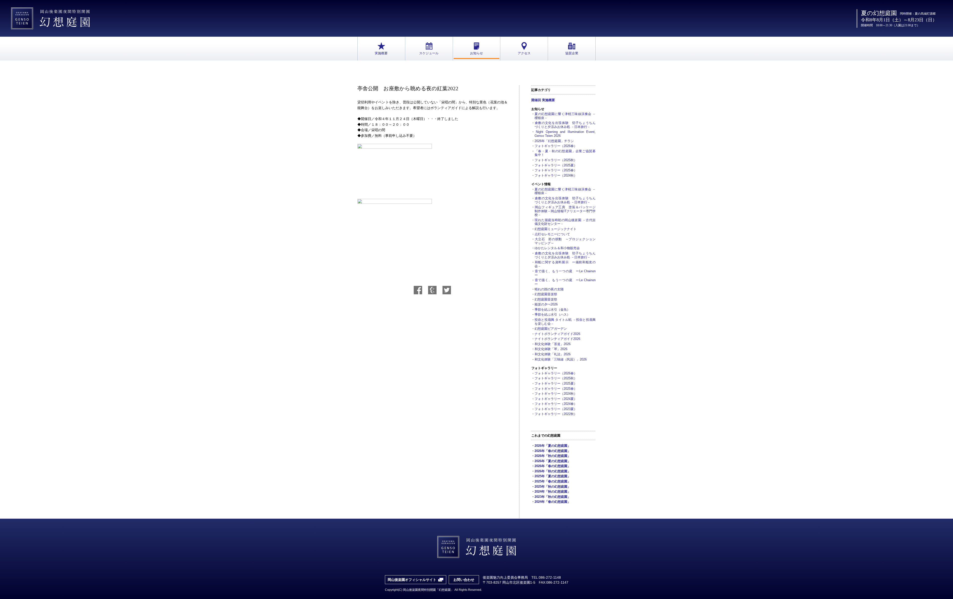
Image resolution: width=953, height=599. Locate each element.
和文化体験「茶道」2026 (553, 344)
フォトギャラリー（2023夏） (556, 409)
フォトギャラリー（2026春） (556, 146)
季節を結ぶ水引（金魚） (552, 309)
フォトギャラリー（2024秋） (556, 175)
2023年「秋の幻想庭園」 (553, 497)
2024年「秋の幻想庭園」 (553, 491)
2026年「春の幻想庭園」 (553, 451)
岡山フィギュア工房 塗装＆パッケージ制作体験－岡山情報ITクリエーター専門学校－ (565, 211)
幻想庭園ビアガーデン (551, 328)
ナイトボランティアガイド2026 (557, 334)
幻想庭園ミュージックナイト (556, 229)
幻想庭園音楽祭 (546, 294)
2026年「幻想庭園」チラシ (554, 141)
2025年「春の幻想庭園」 (553, 481)
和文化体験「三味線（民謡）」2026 (561, 359)
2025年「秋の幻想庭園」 (553, 486)
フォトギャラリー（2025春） (556, 170)
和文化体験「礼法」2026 (553, 354)
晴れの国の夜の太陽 (549, 289)
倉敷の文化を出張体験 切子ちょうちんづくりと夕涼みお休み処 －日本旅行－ (565, 125)
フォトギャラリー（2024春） (556, 404)
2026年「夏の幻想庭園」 (553, 446)
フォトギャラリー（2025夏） (556, 165)
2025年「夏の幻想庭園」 (553, 476)
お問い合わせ (463, 580)
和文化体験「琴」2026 (551, 349)
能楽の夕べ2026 (546, 304)
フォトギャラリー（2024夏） (556, 399)
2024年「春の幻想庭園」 (553, 502)
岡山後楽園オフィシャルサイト (412, 580)
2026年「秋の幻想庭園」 (553, 456)
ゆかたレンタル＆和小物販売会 (557, 248)
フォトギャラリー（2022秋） (556, 414)
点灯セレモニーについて (552, 234)
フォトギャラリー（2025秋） (556, 160)
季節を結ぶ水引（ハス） (552, 314)
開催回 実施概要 (543, 100)
